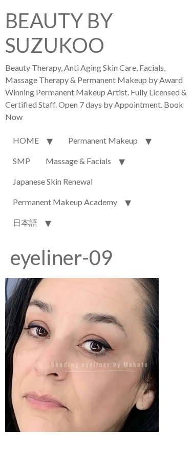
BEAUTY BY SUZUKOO (59, 32)
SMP (21, 161)
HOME (26, 140)
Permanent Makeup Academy (65, 202)
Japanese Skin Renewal (53, 181)
